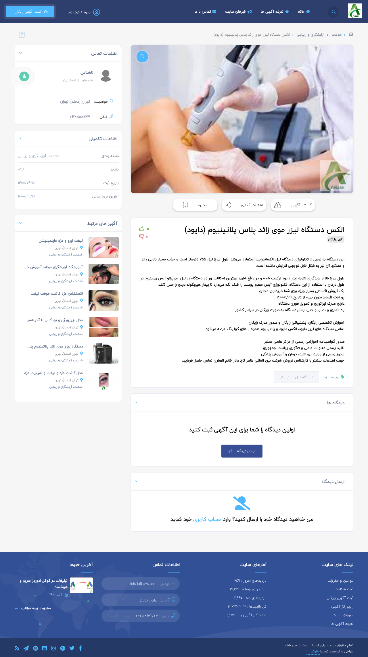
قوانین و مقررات (340, 580)
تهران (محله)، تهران (66, 247)
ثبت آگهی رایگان (26, 11)
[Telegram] (26, 649)
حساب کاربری (206, 519)
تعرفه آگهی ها (272, 11)
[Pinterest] (35, 649)
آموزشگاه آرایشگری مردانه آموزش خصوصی (49, 267)
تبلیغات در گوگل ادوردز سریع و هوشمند (44, 583)
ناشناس (86, 72)
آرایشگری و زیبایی (311, 35)
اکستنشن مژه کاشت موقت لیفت (56, 293)
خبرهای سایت (235, 11)
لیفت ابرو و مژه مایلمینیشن (61, 240)
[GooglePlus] (62, 649)
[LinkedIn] (44, 649)
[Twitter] (71, 649)
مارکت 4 (313, 651)
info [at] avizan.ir (143, 584)
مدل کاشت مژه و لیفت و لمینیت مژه (53, 373)
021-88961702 (146, 616)
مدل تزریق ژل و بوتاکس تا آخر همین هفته (49, 320)
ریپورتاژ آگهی (342, 606)
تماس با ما (203, 11)
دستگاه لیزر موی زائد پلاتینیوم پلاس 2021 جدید (44, 346)
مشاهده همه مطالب (35, 608)
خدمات (336, 35)
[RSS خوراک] (17, 649)
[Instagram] (53, 649)
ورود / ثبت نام (79, 12)
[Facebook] (80, 649)
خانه (301, 11)
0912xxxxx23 (80, 117)
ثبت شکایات (343, 589)
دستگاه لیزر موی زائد (296, 377)
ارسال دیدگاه (246, 451)
